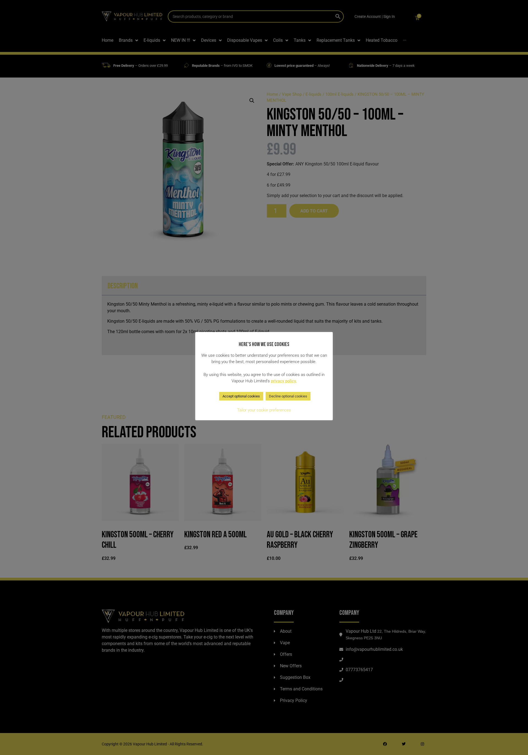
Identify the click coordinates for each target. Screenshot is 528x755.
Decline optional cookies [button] (288, 396)
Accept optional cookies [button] (241, 396)
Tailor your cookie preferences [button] (264, 410)
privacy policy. (284, 380)
